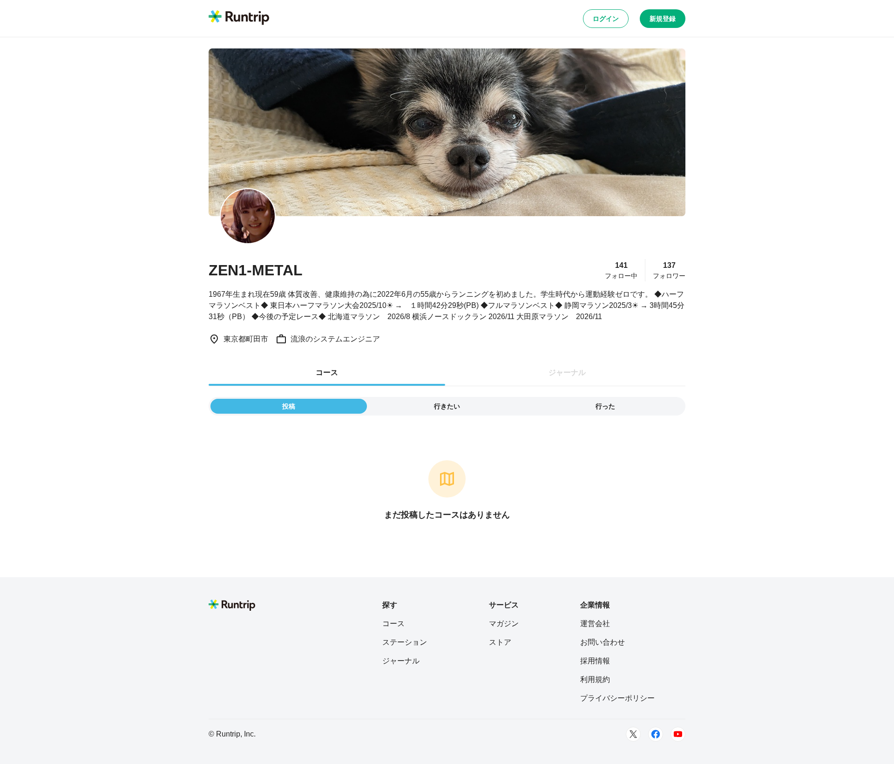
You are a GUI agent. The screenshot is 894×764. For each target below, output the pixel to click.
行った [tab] (605, 406)
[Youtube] (677, 734)
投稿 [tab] (288, 406)
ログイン (606, 18)
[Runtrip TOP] (239, 18)
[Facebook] (655, 734)
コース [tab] (327, 372)
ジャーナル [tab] (567, 372)
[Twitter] (633, 734)
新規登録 (663, 18)
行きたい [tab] (447, 406)
